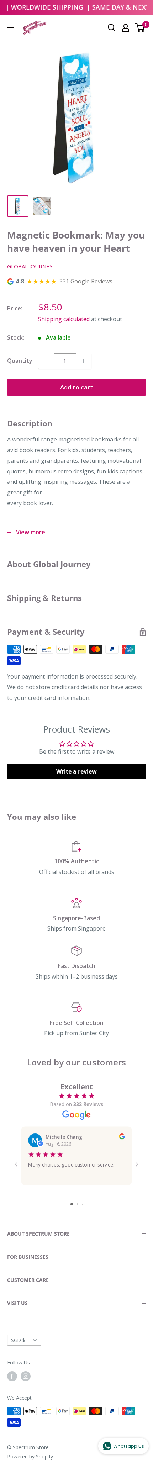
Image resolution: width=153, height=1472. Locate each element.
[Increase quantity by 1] (83, 360)
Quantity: (20, 361)
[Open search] (112, 28)
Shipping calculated (64, 319)
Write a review (76, 771)
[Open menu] (10, 27)
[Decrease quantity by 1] (45, 360)
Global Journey (30, 266)
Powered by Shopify (30, 1456)
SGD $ (18, 1340)
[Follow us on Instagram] (26, 1376)
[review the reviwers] (122, 1137)
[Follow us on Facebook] (12, 1376)
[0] (140, 27)
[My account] (125, 28)
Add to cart (76, 387)
